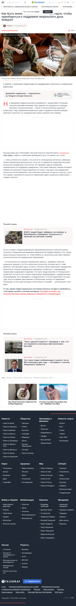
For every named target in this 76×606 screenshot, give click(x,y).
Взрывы (6, 510)
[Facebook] (49, 2)
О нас (4, 587)
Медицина (25, 437)
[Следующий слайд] (74, 7)
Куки (37, 12)
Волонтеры (7, 520)
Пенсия (5, 545)
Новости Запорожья (10, 441)
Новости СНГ (46, 479)
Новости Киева (8, 423)
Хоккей (62, 434)
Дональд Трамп (46, 510)
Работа (24, 427)
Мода (61, 475)
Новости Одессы (9, 434)
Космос (5, 472)
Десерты (25, 560)
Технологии (7, 468)
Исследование (27, 482)
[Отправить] (25, 2)
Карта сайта (20, 592)
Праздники (63, 500)
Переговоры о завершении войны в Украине (20, 7)
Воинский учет (27, 518)
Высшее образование (26, 445)
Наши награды (48, 589)
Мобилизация (27, 500)
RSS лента (59, 592)
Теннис (62, 430)
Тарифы (44, 436)
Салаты (25, 563)
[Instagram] (64, 2)
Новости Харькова (10, 427)
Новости (6, 419)
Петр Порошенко (47, 527)
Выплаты (25, 430)
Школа (24, 441)
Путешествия (64, 479)
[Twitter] (62, 2)
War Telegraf (28, 229)
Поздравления (64, 493)
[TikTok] (67, 2)
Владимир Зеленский (44, 505)
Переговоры (7, 513)
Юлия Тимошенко (47, 531)
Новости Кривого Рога (9, 445)
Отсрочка (25, 511)
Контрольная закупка (50, 7)
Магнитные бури (65, 489)
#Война (9, 378)
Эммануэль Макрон (48, 517)
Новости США (46, 472)
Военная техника (9, 524)
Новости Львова (9, 437)
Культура (62, 482)
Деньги (43, 425)
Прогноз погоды (28, 453)
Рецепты (24, 545)
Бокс (61, 427)
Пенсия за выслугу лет (10, 572)
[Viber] (52, 2)
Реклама (37, 589)
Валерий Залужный (48, 520)
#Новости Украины (40, 378)
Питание (25, 472)
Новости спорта (66, 419)
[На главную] (38, 2)
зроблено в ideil (69, 598)
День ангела (63, 520)
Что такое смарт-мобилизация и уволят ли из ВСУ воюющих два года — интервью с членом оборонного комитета (47, 362)
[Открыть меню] (3, 2)
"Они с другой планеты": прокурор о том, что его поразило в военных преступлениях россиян (46, 344)
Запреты (62, 517)
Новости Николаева (10, 456)
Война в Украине (10, 500)
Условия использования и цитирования (16, 589)
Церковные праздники (63, 505)
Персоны (43, 500)
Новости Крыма (9, 453)
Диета (24, 475)
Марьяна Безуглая (47, 534)
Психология (26, 479)
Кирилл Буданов (47, 524)
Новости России (47, 475)
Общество (25, 419)
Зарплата (25, 423)
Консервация (27, 553)
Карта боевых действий (8, 505)
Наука (4, 464)
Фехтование (63, 441)
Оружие (6, 517)
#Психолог (28, 378)
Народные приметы (66, 510)
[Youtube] (59, 2)
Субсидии (25, 434)
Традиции (63, 513)
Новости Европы (47, 468)
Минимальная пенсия (8, 566)
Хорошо (48, 12)
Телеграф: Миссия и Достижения (40, 592)
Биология (6, 475)
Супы (24, 556)
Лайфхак (62, 486)
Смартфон (7, 482)
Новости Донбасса (10, 450)
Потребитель (64, 472)
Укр (73, 2)
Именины (62, 524)
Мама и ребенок (28, 468)
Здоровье (25, 464)
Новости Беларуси (47, 486)
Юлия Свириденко (47, 538)
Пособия (25, 450)
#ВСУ (51, 378)
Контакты (60, 589)
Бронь (24, 508)
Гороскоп (62, 468)
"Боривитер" (64, 153)
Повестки (25, 504)
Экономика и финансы (45, 420)
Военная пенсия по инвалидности (10, 561)
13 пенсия (6, 549)
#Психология (18, 378)
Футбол (62, 423)
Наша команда (7, 592)
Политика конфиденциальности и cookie (23, 587)
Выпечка (25, 549)
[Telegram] (56, 2)
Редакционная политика (50, 587)
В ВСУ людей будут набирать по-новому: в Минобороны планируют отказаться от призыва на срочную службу (45, 234)
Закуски (25, 567)
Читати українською (10, 30)
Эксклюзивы (67, 7)
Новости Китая (46, 482)
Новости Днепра (9, 430)
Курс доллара (46, 439)
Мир (41, 464)
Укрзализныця (46, 443)
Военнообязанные (29, 515)
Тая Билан (9, 25)
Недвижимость (46, 433)
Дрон (5, 479)
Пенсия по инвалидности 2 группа (9, 555)
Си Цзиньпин (45, 513)
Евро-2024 (63, 437)
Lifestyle (62, 464)
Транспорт (44, 429)
